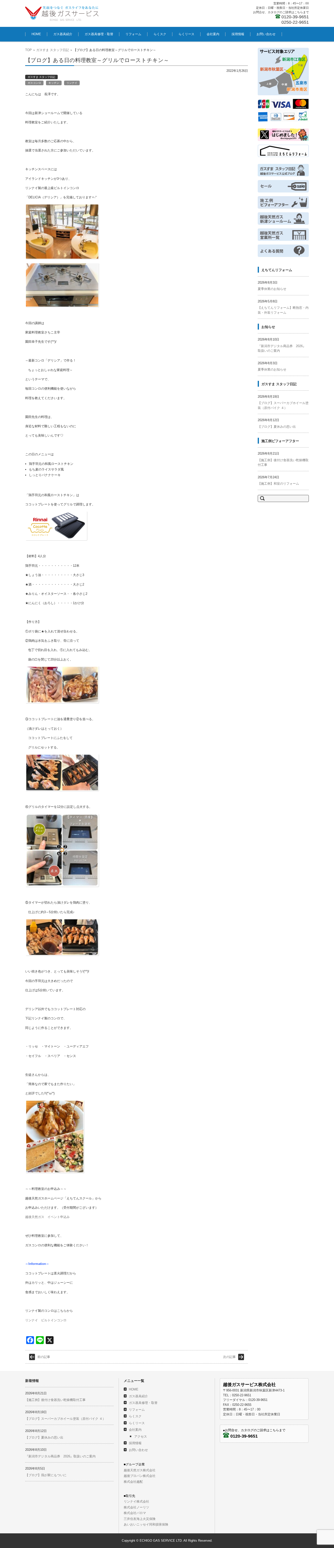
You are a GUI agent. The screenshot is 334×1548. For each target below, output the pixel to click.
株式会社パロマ (135, 1513)
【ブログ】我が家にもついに (46, 1475)
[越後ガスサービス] (62, 13)
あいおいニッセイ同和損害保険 (146, 1524)
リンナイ (72, 82)
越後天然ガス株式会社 (140, 1470)
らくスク (160, 34)
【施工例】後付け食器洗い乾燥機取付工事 (55, 1400)
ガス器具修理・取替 (99, 34)
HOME (36, 34)
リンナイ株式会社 (136, 1501)
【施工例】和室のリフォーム (278, 483)
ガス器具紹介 (62, 34)
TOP (28, 50)
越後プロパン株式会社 (140, 1476)
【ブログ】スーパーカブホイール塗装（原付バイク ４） (65, 1418)
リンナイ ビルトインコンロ (46, 1320)
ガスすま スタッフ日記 (52, 50)
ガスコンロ (34, 82)
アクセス (140, 1436)
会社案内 (213, 34)
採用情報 (238, 34)
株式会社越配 (133, 1482)
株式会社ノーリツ (136, 1507)
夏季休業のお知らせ (272, 289)
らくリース (186, 34)
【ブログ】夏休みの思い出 (277, 426)
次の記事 (229, 1357)
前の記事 (43, 1357)
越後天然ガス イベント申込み (47, 1217)
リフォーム (133, 34)
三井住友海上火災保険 (140, 1519)
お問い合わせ (266, 34)
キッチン (53, 82)
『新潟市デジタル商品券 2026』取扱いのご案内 (60, 1456)
